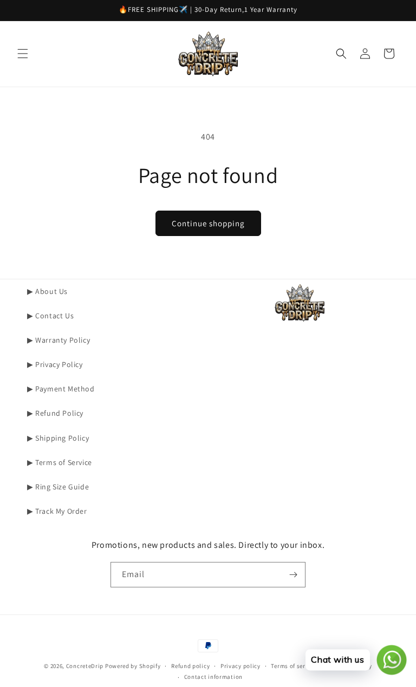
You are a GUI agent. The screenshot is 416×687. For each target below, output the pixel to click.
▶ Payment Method (61, 389)
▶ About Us (47, 291)
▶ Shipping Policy (58, 438)
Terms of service (293, 666)
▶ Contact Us (50, 315)
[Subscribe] (293, 574)
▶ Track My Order (57, 511)
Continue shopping (208, 223)
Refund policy (190, 666)
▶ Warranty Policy (58, 340)
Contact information (213, 677)
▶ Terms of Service (59, 462)
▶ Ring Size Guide (58, 487)
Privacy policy (240, 666)
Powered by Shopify (133, 666)
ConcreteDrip (84, 666)
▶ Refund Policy (55, 413)
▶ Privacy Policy (55, 364)
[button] (23, 54)
